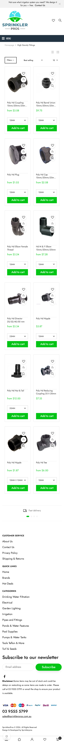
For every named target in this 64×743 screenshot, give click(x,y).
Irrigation (7, 614)
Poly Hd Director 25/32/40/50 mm (16, 320)
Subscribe (48, 667)
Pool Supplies (10, 632)
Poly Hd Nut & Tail (15, 390)
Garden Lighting (11, 608)
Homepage (9, 45)
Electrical (7, 603)
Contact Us (40, 5)
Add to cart (18, 128)
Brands (6, 578)
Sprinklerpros (27, 730)
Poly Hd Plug (13, 174)
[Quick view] (23, 86)
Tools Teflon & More (13, 643)
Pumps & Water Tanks (14, 637)
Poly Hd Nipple (43, 318)
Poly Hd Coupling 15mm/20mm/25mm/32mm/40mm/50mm (27, 104)
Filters (9, 60)
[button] (28, 516)
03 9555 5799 (15, 711)
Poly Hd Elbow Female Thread (17, 248)
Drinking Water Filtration (16, 597)
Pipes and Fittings (12, 620)
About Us (7, 541)
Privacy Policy (10, 553)
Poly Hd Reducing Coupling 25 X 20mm (46, 392)
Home (5, 572)
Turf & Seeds (9, 649)
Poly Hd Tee (41, 462)
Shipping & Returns (13, 559)
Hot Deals (7, 584)
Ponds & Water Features (15, 626)
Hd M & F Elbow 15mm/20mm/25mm (46, 248)
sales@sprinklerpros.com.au (16, 716)
